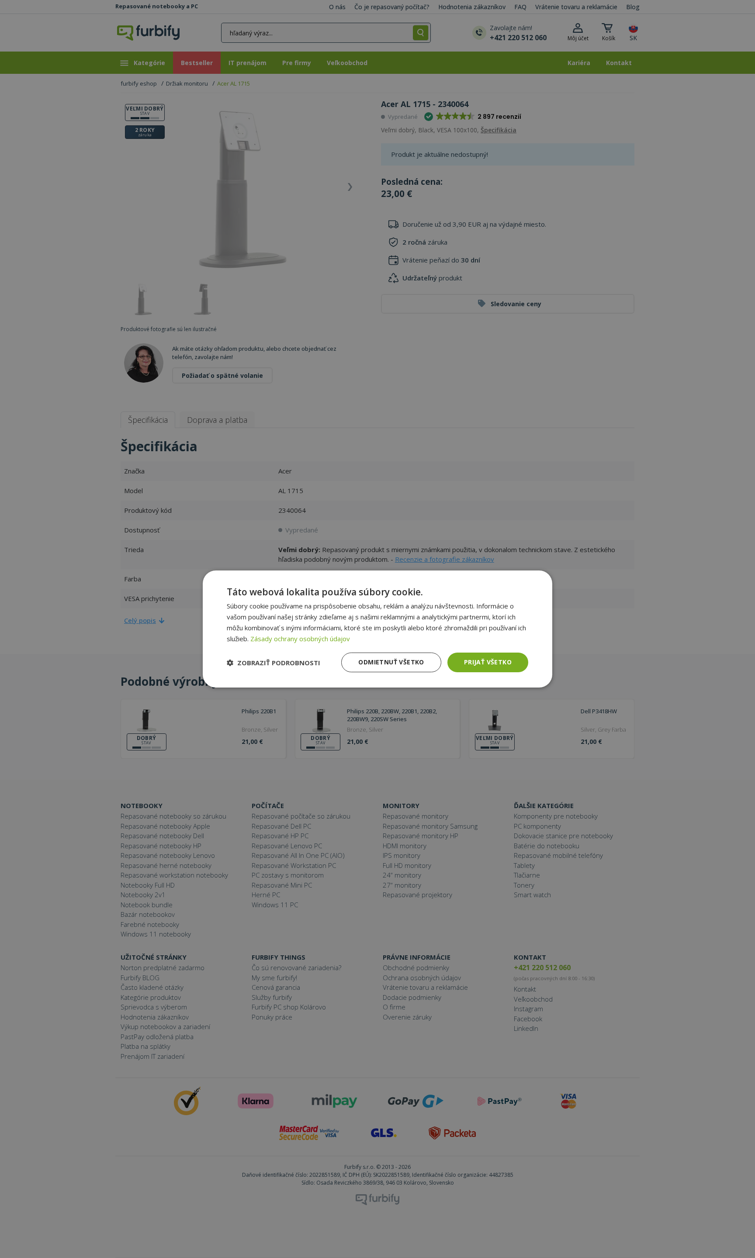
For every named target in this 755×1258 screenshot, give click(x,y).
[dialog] (377, 629)
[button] (273, 663)
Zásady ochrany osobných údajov (300, 638)
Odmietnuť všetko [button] (391, 662)
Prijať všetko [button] (488, 662)
